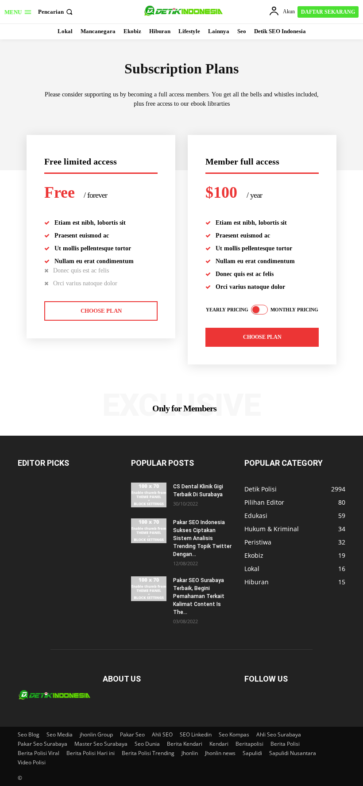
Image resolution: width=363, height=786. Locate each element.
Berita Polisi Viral (38, 753)
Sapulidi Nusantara (292, 753)
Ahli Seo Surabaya (278, 734)
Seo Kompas (234, 734)
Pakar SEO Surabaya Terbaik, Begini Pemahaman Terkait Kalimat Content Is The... (198, 596)
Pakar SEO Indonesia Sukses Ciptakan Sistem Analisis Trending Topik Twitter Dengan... (202, 538)
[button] (56, 11)
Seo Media (59, 734)
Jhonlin (190, 753)
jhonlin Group (96, 734)
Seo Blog (28, 734)
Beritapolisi (249, 744)
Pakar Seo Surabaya (42, 744)
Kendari (218, 744)
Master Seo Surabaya (100, 744)
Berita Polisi (285, 744)
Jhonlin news (220, 753)
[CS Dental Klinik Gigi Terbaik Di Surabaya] (148, 495)
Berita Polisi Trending (148, 753)
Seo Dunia (147, 744)
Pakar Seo (132, 734)
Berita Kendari (184, 744)
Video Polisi (32, 762)
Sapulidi (252, 753)
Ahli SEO (162, 734)
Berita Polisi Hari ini (90, 753)
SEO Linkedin (196, 734)
